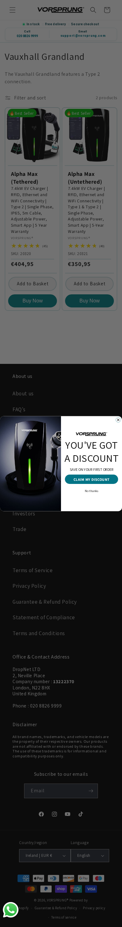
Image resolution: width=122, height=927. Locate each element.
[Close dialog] (118, 419)
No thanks (91, 491)
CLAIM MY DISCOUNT (92, 479)
